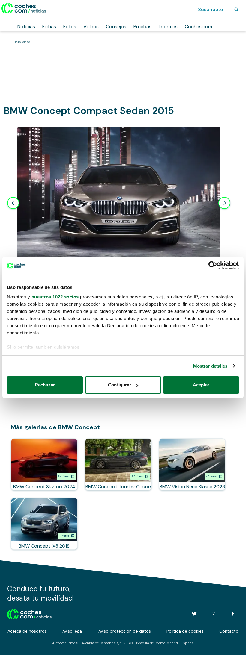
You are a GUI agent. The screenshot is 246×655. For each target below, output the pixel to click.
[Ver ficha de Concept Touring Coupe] (118, 464)
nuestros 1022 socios (55, 296)
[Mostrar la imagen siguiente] (224, 203)
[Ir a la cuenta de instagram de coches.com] (214, 614)
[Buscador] (236, 10)
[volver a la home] (29, 613)
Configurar (119, 384)
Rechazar (45, 384)
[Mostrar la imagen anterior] (13, 203)
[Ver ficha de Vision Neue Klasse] (192, 464)
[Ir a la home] (24, 8)
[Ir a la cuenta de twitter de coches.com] (194, 614)
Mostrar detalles (210, 366)
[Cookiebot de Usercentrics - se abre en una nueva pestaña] (213, 265)
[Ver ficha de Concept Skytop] (44, 464)
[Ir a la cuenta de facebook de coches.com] (233, 614)
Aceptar (201, 384)
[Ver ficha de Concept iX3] (44, 523)
